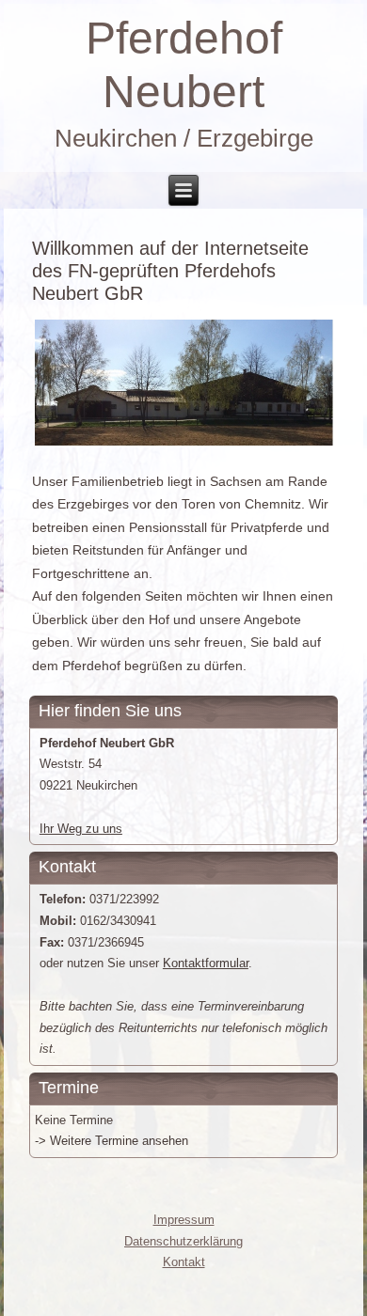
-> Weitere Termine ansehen (111, 1141)
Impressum (184, 1220)
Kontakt (184, 1262)
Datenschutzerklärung (183, 1241)
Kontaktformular (205, 963)
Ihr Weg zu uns (81, 829)
